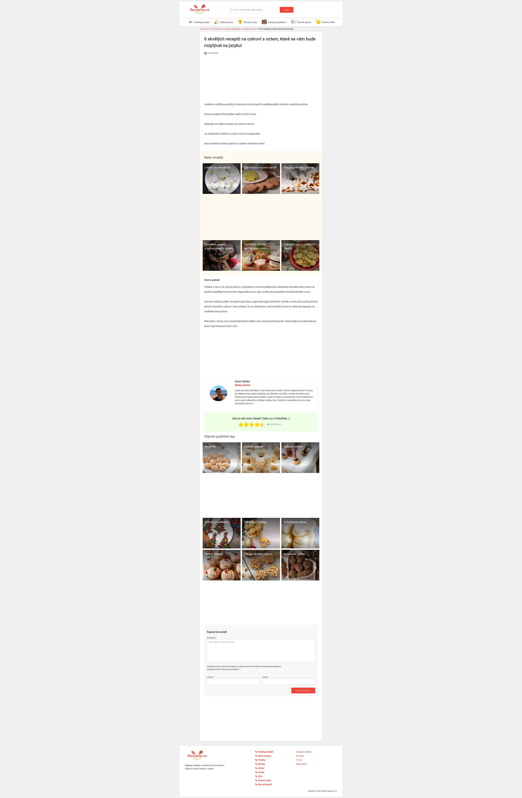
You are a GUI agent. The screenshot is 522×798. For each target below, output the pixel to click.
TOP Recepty (216, 29)
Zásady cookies (303, 752)
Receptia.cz (205, 29)
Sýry (260, 776)
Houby (261, 772)
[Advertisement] (261, 75)
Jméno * (210, 677)
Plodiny (261, 760)
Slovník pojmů (304, 22)
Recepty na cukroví (249, 29)
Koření (261, 768)
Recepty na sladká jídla (231, 29)
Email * (265, 677)
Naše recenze (226, 22)
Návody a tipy (250, 22)
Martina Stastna (242, 385)
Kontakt (300, 756)
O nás (299, 760)
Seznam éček (328, 22)
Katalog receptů (201, 22)
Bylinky (261, 764)
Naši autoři (301, 764)
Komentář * (212, 638)
